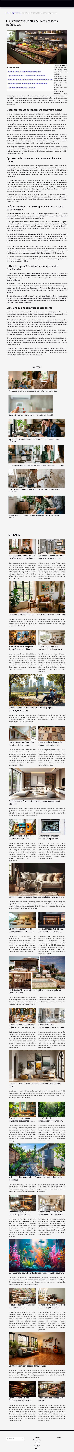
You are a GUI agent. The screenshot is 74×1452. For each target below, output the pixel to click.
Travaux (37, 1437)
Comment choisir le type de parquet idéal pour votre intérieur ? (50, 745)
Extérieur (37, 1446)
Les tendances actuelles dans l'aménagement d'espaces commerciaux (51, 931)
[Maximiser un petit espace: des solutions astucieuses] (22, 1296)
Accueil (8, 13)
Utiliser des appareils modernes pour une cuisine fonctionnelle (27, 83)
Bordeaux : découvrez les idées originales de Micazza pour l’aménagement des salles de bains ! (51, 560)
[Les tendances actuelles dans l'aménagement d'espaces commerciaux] (51, 920)
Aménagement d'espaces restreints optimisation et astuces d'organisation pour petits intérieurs (20, 1216)
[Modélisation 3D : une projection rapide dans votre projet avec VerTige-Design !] (37, 972)
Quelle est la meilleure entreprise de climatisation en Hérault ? (30, 415)
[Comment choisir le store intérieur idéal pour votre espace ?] (51, 827)
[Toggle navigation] (4, 4)
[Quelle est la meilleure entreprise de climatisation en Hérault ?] (30, 404)
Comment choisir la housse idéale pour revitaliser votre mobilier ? (36, 897)
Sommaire (14, 67)
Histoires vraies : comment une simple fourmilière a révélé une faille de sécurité (33, 516)
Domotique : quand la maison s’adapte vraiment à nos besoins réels (32, 391)
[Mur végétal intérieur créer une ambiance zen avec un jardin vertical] (51, 1109)
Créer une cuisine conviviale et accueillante (21, 87)
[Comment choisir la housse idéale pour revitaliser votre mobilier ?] (37, 879)
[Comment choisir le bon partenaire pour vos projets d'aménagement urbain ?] (37, 690)
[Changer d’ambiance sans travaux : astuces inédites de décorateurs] (37, 597)
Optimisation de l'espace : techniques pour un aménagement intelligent (34, 803)
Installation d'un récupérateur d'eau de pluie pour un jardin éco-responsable (35, 1179)
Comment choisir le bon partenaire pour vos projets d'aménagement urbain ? (30, 709)
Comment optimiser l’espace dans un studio (27, 1366)
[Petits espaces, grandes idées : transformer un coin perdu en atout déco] (22, 546)
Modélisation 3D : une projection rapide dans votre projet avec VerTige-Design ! (35, 991)
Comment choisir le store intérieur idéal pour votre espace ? (49, 838)
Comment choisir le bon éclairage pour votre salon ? (20, 1399)
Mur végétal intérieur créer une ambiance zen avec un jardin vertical (51, 1121)
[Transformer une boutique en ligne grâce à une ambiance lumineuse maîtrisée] (22, 637)
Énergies (37, 1443)
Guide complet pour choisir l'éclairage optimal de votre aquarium (36, 1273)
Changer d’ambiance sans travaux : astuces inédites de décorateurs (37, 614)
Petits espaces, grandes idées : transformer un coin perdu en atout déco (22, 558)
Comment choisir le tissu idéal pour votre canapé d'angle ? (21, 837)
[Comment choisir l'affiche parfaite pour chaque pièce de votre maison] (37, 1066)
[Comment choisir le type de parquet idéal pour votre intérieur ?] (51, 733)
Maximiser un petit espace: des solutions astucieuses (22, 1306)
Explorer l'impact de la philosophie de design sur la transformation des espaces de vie (51, 650)
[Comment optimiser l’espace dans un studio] (37, 1348)
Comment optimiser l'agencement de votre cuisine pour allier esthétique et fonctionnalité (51, 1029)
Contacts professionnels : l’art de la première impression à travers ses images (36, 465)
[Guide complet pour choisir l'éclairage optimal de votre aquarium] (37, 1255)
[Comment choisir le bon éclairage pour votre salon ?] (22, 1389)
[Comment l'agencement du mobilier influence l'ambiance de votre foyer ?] (22, 920)
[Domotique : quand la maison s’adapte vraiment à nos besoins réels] (32, 380)
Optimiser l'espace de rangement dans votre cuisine (24, 71)
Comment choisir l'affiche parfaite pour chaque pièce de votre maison (35, 1085)
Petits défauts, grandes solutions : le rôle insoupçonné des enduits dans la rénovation (34, 490)
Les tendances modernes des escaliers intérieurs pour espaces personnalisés (21, 745)
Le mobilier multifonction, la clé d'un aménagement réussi (51, 1306)
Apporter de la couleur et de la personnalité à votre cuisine (26, 75)
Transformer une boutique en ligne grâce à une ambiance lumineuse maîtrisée (21, 649)
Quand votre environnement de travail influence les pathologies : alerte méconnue (33, 440)
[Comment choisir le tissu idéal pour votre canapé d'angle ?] (22, 827)
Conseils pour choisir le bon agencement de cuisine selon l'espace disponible (50, 1214)
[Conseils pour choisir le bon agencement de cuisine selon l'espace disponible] (51, 1203)
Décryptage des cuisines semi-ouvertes (51, 1399)
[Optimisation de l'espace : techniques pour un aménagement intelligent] (37, 783)
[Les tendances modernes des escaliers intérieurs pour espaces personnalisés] (22, 733)
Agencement (16, 13)
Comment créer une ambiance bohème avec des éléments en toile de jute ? (22, 1027)
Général (37, 1448)
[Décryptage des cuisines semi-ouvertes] (51, 1389)
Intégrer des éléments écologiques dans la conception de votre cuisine (30, 79)
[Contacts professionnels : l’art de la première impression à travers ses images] (36, 454)
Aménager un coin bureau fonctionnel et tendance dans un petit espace (21, 1121)
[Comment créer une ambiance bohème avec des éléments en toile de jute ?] (22, 1015)
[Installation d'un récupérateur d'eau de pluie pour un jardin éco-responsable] (37, 1159)
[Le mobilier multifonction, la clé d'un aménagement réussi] (51, 1296)
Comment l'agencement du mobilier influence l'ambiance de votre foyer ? (21, 931)
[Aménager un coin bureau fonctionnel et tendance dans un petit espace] (22, 1109)
